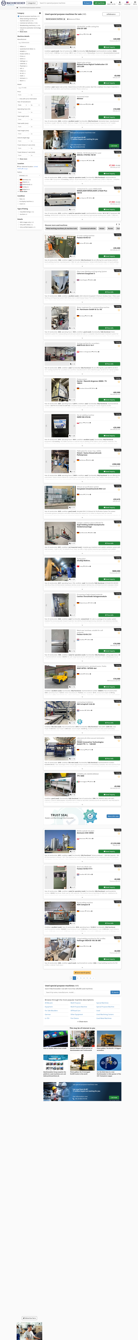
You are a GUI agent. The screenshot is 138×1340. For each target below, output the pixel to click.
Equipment (49, 1007)
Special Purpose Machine (105, 1007)
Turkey (25, 187)
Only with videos (26, 225)
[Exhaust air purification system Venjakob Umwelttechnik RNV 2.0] (60, 497)
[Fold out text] (82, 57)
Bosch (22, 81)
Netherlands (27, 184)
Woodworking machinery (30, 25)
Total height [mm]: (23, 130)
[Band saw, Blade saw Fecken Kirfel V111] (60, 877)
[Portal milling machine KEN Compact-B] (60, 913)
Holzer (102, 228)
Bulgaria (26, 189)
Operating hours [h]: (23, 109)
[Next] (74, 37)
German (48, 1014)
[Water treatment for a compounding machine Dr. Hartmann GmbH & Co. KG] (60, 318)
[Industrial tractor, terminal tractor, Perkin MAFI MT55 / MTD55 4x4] (60, 676)
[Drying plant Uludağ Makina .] (60, 569)
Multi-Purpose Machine (79, 1007)
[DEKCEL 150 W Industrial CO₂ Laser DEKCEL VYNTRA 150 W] (60, 163)
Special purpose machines (30, 16)
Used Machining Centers (105, 1014)
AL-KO (23, 73)
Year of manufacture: (24, 102)
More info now (113, 816)
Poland (25, 182)
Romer (110, 228)
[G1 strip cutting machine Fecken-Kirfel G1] (60, 246)
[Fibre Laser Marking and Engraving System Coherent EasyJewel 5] (60, 282)
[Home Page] (17, 7)
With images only (27, 222)
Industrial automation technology (30, 29)
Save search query (83, 973)
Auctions (23, 214)
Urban (23, 71)
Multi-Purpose (76, 1003)
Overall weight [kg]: (23, 138)
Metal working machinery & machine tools (28, 20)
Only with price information (28, 99)
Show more (83, 1022)
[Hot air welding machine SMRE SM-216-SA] (60, 425)
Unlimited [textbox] (23, 175)
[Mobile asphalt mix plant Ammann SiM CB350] (60, 841)
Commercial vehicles (29, 23)
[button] (135, 3)
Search (88, 3)
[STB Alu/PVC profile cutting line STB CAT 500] (60, 37)
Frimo (22, 56)
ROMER (23, 51)
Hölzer (23, 46)
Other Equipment (77, 1014)
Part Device (75, 1018)
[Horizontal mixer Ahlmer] (60, 107)
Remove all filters (74, 19)
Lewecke (23, 63)
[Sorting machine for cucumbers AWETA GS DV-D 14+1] (60, 354)
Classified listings (27, 212)
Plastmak (23, 66)
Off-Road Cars (75, 1011)
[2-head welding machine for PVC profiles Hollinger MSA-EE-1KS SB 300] (60, 949)
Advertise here (30, 1318)
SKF (22, 68)
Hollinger (23, 61)
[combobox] (29, 175)
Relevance (111, 14)
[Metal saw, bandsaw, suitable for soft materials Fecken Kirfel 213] (60, 641)
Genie (22, 59)
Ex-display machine (27, 201)
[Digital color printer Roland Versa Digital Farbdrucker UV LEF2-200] (60, 73)
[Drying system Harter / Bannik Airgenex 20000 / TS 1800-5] (60, 389)
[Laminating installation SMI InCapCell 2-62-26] (60, 712)
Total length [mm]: (23, 116)
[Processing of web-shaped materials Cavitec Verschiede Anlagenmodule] (60, 605)
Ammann (23, 78)
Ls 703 (47, 1018)
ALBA (22, 76)
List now (114, 146)
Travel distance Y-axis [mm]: (26, 152)
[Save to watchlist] (119, 29)
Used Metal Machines (104, 1018)
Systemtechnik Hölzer (27, 49)
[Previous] (46, 37)
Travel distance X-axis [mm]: (26, 145)
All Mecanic (49, 1003)
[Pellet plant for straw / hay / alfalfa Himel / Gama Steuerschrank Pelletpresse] (60, 461)
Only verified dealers (27, 227)
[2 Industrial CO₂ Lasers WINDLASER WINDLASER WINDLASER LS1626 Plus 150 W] (60, 199)
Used (22, 204)
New (22, 199)
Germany (26, 179)
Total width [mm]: (23, 123)
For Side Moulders (51, 1011)
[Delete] (64, 19)
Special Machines (102, 1003)
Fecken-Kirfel (25, 54)
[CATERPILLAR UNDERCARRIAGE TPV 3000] (60, 784)
